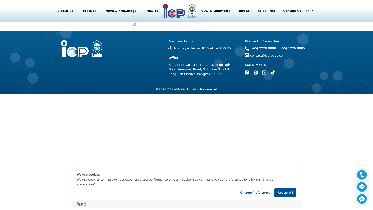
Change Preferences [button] (255, 192)
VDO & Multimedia (216, 11)
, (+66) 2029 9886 (291, 48)
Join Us (244, 11)
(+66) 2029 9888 (263, 48)
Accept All (285, 192)
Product (89, 11)
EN (307, 11)
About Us (65, 11)
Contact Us (292, 11)
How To (152, 11)
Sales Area (266, 11)
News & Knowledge (121, 11)
